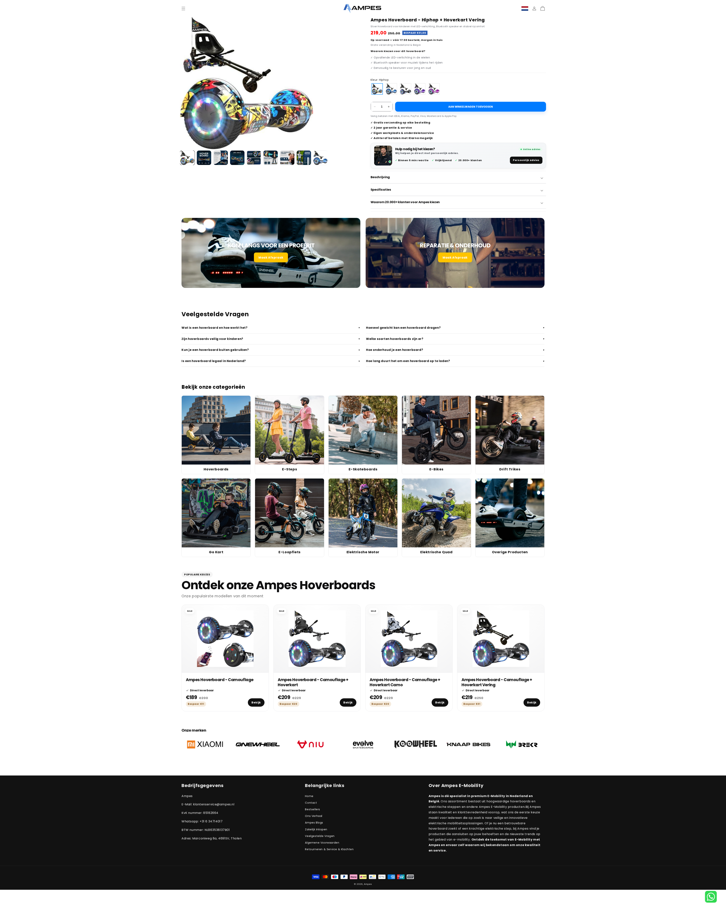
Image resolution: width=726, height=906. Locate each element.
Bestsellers (312, 809)
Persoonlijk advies (526, 160)
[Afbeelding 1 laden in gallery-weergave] (187, 157)
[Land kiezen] (524, 8)
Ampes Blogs (314, 822)
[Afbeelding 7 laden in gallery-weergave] (287, 157)
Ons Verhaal (313, 816)
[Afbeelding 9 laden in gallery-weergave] (320, 157)
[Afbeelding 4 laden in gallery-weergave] (237, 157)
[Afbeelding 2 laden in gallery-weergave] (204, 157)
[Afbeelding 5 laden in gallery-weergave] (254, 157)
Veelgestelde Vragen (319, 836)
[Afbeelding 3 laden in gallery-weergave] (220, 157)
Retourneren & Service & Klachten (329, 849)
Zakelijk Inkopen (316, 829)
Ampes (368, 884)
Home (309, 796)
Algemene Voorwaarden (322, 843)
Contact (311, 803)
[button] (183, 8)
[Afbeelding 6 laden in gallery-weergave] (270, 157)
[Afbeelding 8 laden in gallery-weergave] (303, 157)
